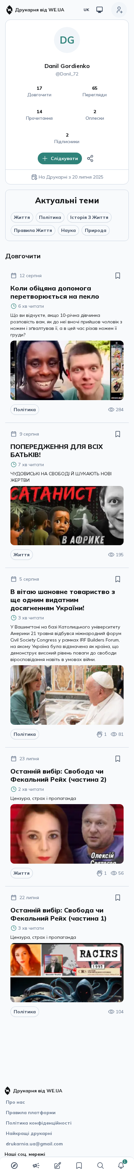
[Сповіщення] (121, 1165)
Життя (22, 217)
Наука (68, 230)
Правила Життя (33, 230)
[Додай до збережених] (118, 275)
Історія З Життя (89, 217)
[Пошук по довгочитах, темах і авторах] (100, 1165)
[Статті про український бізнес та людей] (36, 1165)
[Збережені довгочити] (79, 1165)
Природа (95, 230)
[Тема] (99, 10)
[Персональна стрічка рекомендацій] (14, 1165)
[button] (121, 1165)
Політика (50, 217)
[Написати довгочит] (57, 1165)
